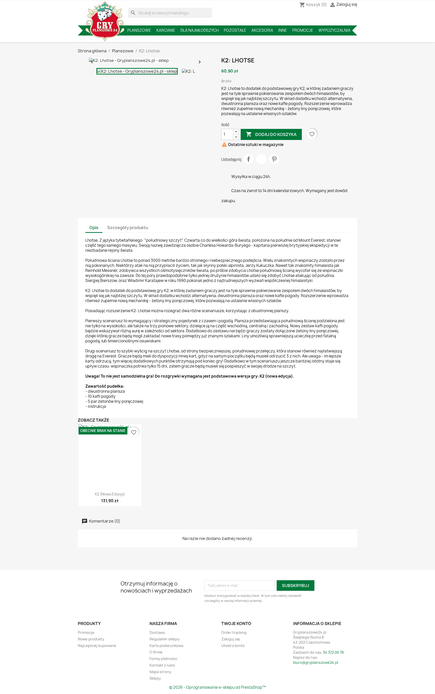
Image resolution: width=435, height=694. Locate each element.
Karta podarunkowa (166, 645)
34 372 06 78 (333, 652)
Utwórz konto (233, 645)
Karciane (165, 30)
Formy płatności (163, 658)
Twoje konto (236, 623)
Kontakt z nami (162, 665)
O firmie (156, 652)
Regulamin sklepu (164, 639)
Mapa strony (160, 671)
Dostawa (157, 632)
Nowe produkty (91, 639)
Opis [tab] (93, 227)
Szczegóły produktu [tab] (127, 227)
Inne (282, 30)
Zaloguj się (230, 639)
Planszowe (139, 30)
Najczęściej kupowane (97, 645)
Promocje (302, 30)
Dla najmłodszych (199, 30)
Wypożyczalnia (334, 30)
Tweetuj (261, 159)
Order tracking (233, 632)
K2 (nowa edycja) (110, 494)
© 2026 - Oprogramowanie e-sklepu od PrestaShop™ (217, 687)
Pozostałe (235, 30)
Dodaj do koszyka (271, 134)
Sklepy (155, 678)
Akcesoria (262, 30)
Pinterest (274, 159)
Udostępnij (248, 159)
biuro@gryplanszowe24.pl (315, 662)
